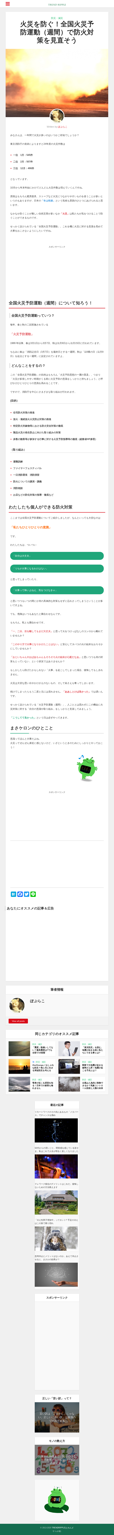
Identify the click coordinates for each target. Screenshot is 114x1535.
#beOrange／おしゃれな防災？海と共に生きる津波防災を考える (43, 1068)
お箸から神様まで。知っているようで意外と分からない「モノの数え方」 (57, 1460)
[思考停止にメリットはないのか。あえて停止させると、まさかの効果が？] (56, 1275)
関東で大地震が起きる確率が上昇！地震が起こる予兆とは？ (92, 1068)
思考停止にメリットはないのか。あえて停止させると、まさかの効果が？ (56, 1258)
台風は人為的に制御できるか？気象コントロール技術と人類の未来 (92, 1085)
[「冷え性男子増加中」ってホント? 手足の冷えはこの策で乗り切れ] (56, 1238)
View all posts (18, 1021)
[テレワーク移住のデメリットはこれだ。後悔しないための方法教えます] (56, 1202)
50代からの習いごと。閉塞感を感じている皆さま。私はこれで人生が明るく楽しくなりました (57, 1149)
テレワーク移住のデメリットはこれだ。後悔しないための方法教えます (56, 1185)
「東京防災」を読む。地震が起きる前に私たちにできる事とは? (92, 1050)
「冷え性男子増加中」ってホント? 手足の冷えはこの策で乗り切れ (56, 1221)
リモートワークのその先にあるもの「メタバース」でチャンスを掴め (56, 1113)
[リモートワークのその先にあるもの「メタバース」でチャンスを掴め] (56, 1130)
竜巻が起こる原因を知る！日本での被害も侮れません (42, 1085)
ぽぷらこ (62, 127)
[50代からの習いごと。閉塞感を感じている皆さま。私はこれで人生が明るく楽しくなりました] (56, 1166)
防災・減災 (57, 18)
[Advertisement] (57, 270)
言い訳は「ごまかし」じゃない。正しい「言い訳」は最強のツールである (57, 1417)
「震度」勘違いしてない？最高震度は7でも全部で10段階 (42, 1050)
